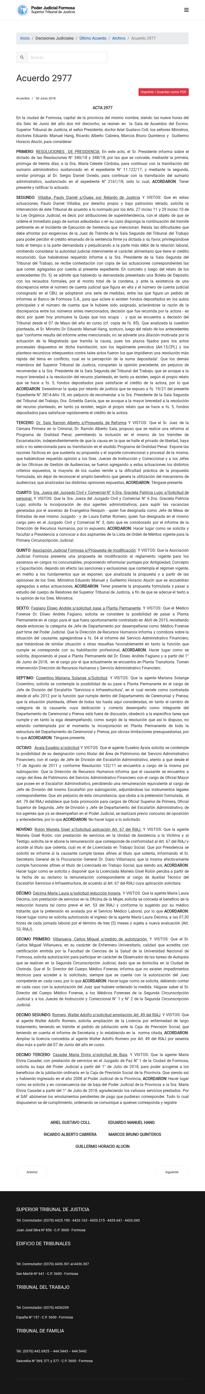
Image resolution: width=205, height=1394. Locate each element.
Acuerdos (23, 98)
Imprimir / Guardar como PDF (163, 92)
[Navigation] (186, 10)
